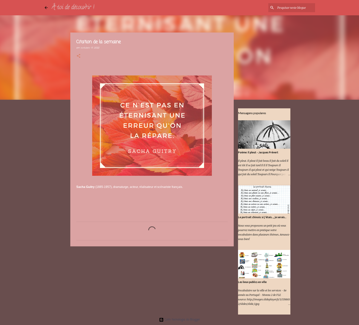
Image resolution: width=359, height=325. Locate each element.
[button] (78, 56)
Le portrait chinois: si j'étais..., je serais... (262, 217)
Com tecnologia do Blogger (182, 320)
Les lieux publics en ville (252, 282)
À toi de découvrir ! (72, 7)
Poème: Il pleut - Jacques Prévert (258, 152)
